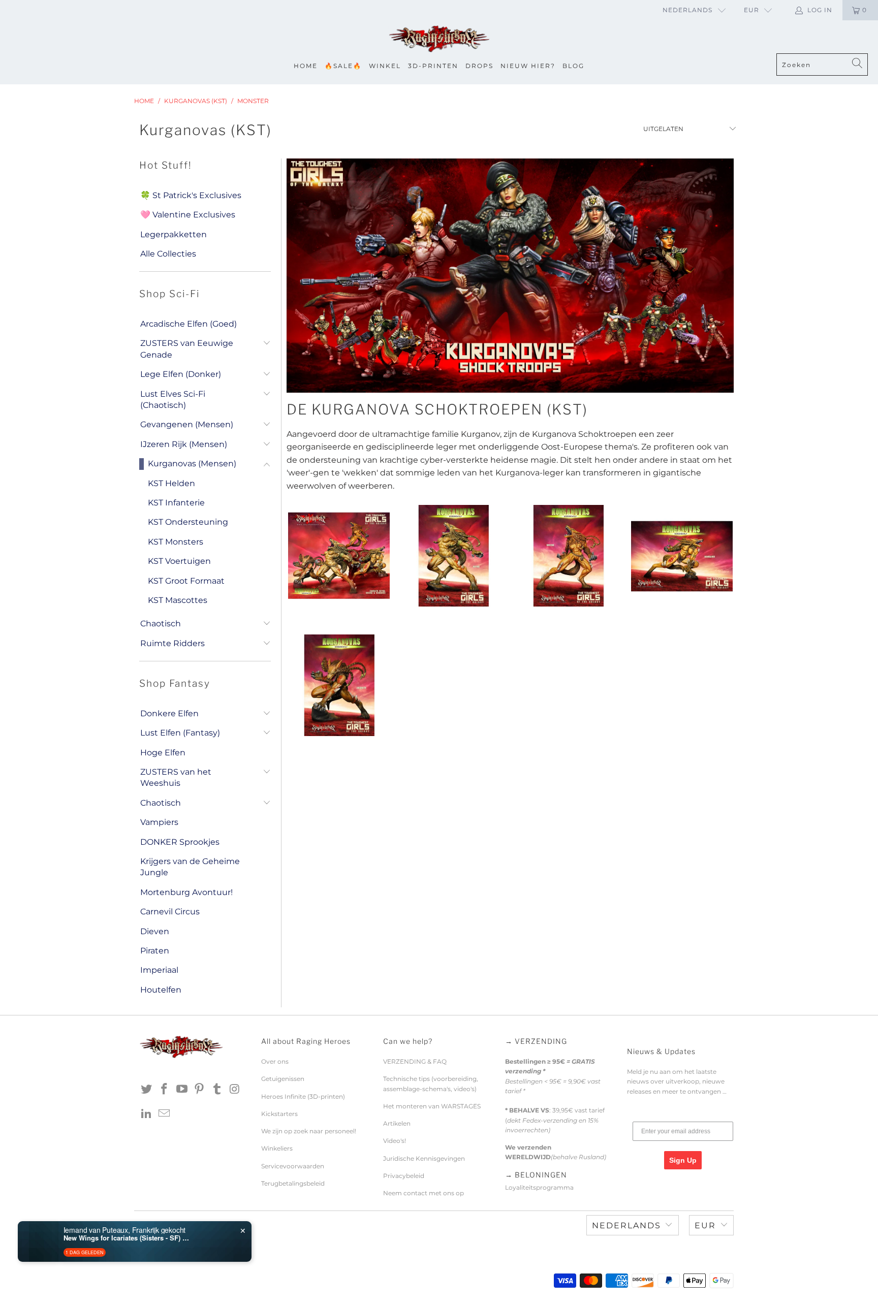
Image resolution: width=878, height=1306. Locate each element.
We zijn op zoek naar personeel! (308, 1131)
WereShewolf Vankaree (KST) (682, 556)
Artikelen (397, 1123)
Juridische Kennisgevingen (424, 1158)
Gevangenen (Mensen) (186, 424)
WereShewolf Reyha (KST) (453, 556)
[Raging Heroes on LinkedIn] (146, 1114)
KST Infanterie (176, 502)
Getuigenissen (282, 1078)
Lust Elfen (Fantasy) (180, 733)
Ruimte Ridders (172, 643)
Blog (573, 66)
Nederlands (687, 10)
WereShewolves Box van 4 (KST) (339, 556)
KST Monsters (175, 542)
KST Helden (171, 483)
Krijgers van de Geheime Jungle (190, 866)
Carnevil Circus (170, 911)
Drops (479, 66)
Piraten (154, 950)
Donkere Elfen (169, 713)
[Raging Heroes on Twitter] (146, 1089)
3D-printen (433, 66)
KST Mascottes (177, 600)
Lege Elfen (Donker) (180, 374)
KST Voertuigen (179, 561)
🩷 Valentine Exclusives (187, 214)
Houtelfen (160, 990)
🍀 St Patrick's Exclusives (190, 195)
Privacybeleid (403, 1176)
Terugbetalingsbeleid (293, 1183)
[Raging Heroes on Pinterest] (199, 1089)
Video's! (394, 1140)
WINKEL (385, 66)
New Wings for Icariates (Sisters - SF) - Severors (127, 1238)
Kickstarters (279, 1114)
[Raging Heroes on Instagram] (234, 1089)
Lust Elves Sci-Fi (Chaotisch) (172, 399)
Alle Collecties (168, 254)
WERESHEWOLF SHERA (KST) (567, 556)
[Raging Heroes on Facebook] (164, 1089)
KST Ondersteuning (188, 522)
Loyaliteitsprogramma (539, 1187)
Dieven (154, 931)
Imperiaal (159, 970)
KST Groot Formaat (186, 581)
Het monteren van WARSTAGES (432, 1106)
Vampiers (159, 822)
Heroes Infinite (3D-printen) (303, 1096)
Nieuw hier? (527, 66)
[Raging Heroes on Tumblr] (217, 1089)
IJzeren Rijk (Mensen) (183, 444)
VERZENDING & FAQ (415, 1061)
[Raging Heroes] (439, 39)
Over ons (275, 1061)
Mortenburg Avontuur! (186, 892)
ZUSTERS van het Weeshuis (175, 777)
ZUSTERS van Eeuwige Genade (186, 348)
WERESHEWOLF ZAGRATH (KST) (339, 685)
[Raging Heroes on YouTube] (182, 1089)
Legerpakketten (173, 234)
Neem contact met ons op (423, 1193)
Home (306, 66)
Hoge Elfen (162, 752)
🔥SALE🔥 (343, 66)
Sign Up (683, 1160)
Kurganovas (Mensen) (192, 463)
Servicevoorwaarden (292, 1166)
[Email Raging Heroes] (164, 1114)
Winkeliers (277, 1148)
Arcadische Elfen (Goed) (188, 324)
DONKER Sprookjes (180, 842)
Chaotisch (160, 623)
